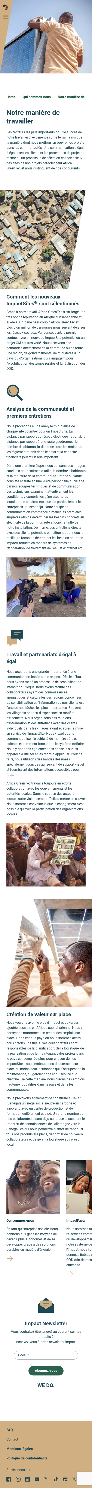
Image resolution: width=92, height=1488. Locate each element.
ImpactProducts (18, 543)
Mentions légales (19, 1449)
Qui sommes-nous (37, 97)
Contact (12, 1439)
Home (11, 97)
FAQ (9, 1430)
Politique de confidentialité (26, 1458)
